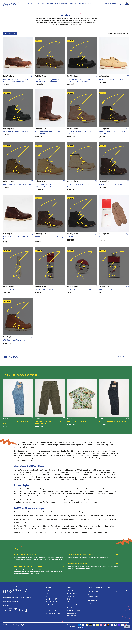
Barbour (70, 599)
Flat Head (71, 607)
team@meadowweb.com (11, 601)
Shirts (71, 3)
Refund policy (51, 599)
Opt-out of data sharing (55, 613)
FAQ (47, 607)
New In (30, 3)
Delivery (49, 596)
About (48, 590)
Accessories (82, 3)
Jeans (42, 3)
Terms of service (52, 610)
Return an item (52, 602)
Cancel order (51, 604)
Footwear (64, 3)
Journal (90, 3)
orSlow (70, 590)
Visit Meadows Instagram (122, 357)
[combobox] (111, 3)
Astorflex (71, 596)
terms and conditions (107, 594)
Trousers (57, 3)
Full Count (71, 602)
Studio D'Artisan (73, 610)
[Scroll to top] (124, 589)
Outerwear (49, 3)
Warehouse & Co (73, 604)
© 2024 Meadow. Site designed (15, 625)
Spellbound (71, 616)
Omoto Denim (72, 613)
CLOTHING (36, 3)
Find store (50, 593)
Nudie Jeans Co (72, 593)
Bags (75, 3)
